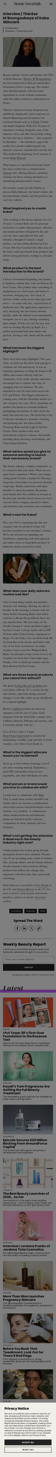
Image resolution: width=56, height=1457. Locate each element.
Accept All (28, 1442)
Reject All (28, 1449)
